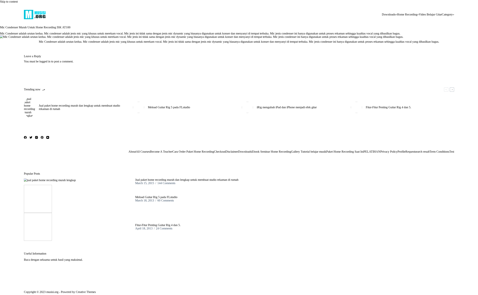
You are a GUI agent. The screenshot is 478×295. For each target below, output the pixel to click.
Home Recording (407, 14)
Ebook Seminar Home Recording (271, 151)
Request (410, 151)
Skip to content (9, 1)
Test (451, 151)
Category (447, 14)
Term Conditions (439, 151)
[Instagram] (36, 137)
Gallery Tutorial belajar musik (308, 151)
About (132, 151)
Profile (401, 151)
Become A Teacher (161, 151)
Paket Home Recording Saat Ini (345, 151)
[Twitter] (31, 137)
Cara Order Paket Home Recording (193, 151)
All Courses (143, 151)
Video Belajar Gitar (430, 14)
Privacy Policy (389, 151)
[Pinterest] (42, 137)
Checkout (219, 151)
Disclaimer (231, 151)
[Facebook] (25, 137)
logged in (44, 61)
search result (422, 151)
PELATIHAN (372, 151)
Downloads (388, 14)
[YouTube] (47, 137)
